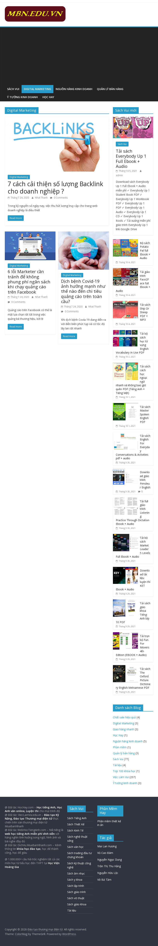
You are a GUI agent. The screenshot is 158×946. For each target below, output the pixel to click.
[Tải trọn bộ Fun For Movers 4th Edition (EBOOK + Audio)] (125, 634)
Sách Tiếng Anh (77, 818)
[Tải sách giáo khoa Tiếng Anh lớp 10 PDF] (125, 601)
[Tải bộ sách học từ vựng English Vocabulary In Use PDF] (125, 332)
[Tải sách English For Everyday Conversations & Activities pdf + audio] (125, 434)
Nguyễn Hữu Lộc (107, 873)
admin (119, 175)
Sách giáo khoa (76, 904)
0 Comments (60, 197)
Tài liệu (117, 765)
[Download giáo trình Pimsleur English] (125, 470)
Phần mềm (120, 747)
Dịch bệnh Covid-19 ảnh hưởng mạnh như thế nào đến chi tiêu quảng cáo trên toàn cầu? (83, 291)
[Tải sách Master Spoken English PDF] (125, 405)
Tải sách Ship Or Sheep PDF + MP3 (145, 312)
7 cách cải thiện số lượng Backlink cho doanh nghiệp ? (55, 187)
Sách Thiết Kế (75, 824)
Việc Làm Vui (121, 777)
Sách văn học (75, 847)
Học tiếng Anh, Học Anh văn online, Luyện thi (33, 809)
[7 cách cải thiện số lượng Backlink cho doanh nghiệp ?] (57, 119)
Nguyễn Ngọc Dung (109, 859)
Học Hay (48, 97)
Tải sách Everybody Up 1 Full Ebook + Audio (131, 158)
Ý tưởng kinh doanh (22, 97)
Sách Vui (13, 89)
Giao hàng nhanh (123, 729)
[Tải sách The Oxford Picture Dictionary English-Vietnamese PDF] (125, 667)
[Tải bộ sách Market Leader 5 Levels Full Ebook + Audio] (125, 536)
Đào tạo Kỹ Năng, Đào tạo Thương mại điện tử (32, 817)
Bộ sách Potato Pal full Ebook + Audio (145, 250)
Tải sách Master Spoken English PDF (145, 414)
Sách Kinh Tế (75, 830)
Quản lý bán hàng (110, 89)
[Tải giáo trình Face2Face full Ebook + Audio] (125, 270)
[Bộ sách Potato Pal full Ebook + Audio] (125, 241)
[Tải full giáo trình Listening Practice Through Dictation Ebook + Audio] (125, 499)
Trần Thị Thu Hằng (109, 866)
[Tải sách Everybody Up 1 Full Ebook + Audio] (133, 119)
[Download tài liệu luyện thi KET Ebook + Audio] (125, 569)
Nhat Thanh (41, 197)
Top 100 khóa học (124, 771)
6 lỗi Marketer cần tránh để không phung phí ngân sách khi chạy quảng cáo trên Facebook (29, 281)
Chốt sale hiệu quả (124, 717)
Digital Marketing (37, 89)
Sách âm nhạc (76, 873)
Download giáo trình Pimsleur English (145, 479)
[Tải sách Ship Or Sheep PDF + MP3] (125, 303)
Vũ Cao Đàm (105, 853)
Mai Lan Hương (107, 846)
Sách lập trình (75, 886)
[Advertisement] (79, 56)
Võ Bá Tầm (104, 879)
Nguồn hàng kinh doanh (74, 89)
